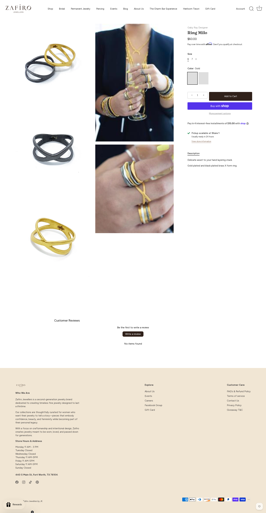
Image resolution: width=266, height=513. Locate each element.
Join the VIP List (103, 283)
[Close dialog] (189, 222)
